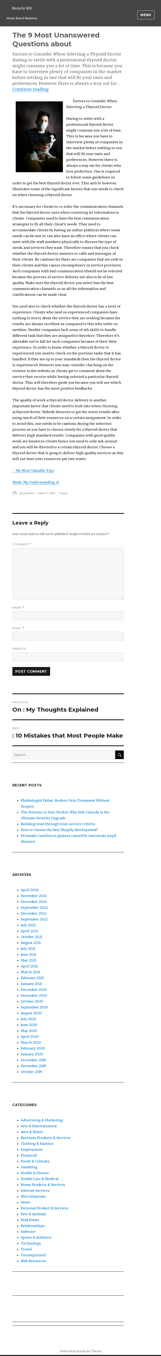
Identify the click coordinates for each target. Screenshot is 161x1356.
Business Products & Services (46, 1138)
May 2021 (28, 960)
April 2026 (30, 890)
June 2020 (29, 1025)
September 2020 (34, 1007)
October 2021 (31, 937)
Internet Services (35, 1190)
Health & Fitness (35, 1173)
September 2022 (34, 919)
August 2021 (31, 943)
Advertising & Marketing (42, 1120)
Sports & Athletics (36, 1237)
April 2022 (29, 931)
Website (19, 648)
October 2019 (31, 1072)
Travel (63, 493)
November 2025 (34, 896)
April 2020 (30, 1036)
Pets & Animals (33, 1214)
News (25, 1202)
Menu (145, 15)
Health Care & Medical (39, 1179)
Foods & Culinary (35, 1161)
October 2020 (32, 1001)
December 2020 (34, 990)
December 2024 (34, 902)
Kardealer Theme (89, 1351)
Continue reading (30, 89)
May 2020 (29, 1031)
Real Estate (30, 1220)
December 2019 (33, 1060)
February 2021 (32, 978)
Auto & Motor (32, 1132)
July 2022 (28, 925)
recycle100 (26, 493)
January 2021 (31, 984)
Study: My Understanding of (35, 482)
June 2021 (28, 954)
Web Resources (33, 1261)
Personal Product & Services (44, 1208)
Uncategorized (33, 1255)
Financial (29, 1155)
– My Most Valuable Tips (33, 470)
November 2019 (33, 1066)
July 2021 (28, 948)
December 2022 (34, 913)
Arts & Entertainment (39, 1126)
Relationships (33, 1226)
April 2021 (29, 966)
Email (18, 628)
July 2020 (28, 1019)
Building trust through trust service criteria (58, 824)
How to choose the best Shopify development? (59, 830)
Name (18, 607)
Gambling (29, 1167)
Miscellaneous (33, 1196)
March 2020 (31, 1042)
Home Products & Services (43, 1185)
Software (28, 1231)
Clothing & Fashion (37, 1143)
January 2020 (32, 1054)
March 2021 (30, 972)
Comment (21, 544)
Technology (31, 1243)
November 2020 (34, 995)
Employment (32, 1149)
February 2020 (33, 1048)
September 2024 (34, 907)
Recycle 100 (22, 8)
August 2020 (31, 1013)
